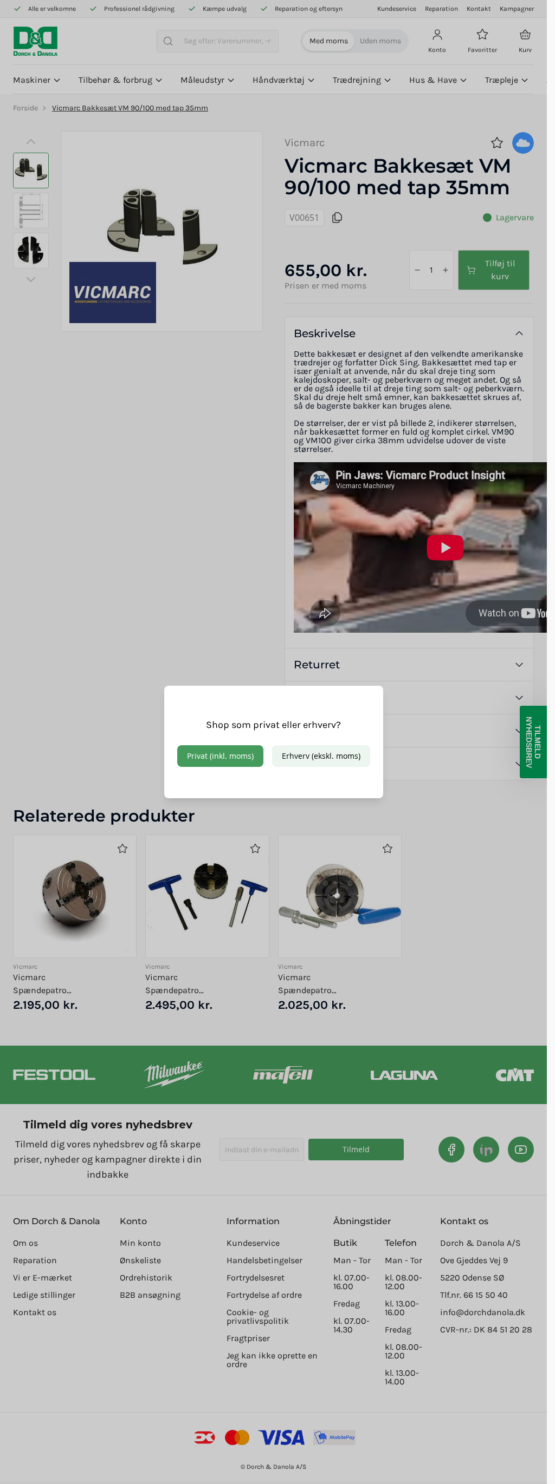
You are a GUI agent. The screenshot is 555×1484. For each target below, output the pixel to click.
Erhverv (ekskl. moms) (321, 756)
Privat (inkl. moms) (220, 756)
